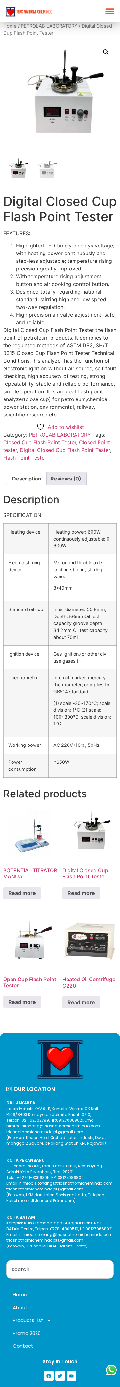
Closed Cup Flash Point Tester (39, 442)
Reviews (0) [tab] (66, 478)
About (20, 1307)
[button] (109, 11)
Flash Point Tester (24, 458)
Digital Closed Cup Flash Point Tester (65, 450)
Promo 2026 (27, 1333)
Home (10, 26)
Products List (28, 1320)
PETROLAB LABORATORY (49, 26)
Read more (22, 893)
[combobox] (60, 1269)
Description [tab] (26, 478)
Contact (23, 1346)
